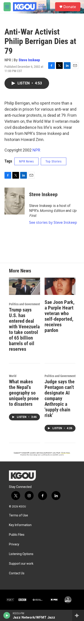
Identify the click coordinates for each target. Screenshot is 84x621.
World (12, 376)
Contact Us (16, 573)
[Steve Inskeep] (14, 201)
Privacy (14, 544)
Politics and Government (24, 304)
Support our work (21, 563)
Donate (69, 7)
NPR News (26, 161)
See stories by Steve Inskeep (53, 222)
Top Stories (53, 161)
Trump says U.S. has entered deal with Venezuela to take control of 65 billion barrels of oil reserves (24, 329)
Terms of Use (18, 515)
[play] (7, 615)
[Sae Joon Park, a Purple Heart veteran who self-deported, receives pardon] (60, 286)
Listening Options (21, 554)
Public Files (16, 534)
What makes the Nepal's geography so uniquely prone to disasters (24, 393)
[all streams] (78, 615)
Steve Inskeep (29, 60)
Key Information (20, 525)
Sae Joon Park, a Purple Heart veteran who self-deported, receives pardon (59, 316)
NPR (36, 150)
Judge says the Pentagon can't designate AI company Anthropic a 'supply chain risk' (60, 398)
